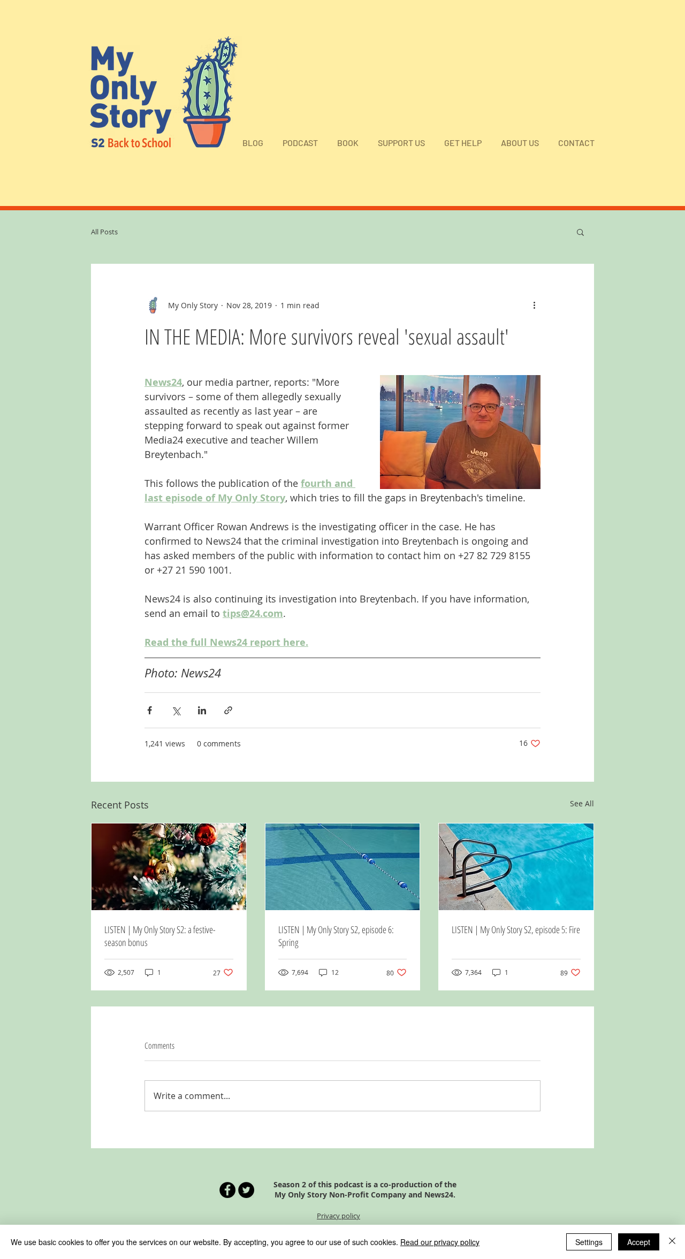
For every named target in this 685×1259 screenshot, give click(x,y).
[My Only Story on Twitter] (246, 1190)
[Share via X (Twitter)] (176, 710)
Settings (589, 1242)
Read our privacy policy (440, 1242)
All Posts (104, 231)
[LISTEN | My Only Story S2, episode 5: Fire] (516, 866)
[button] (580, 231)
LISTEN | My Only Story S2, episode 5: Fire (516, 929)
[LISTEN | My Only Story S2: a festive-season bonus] (169, 866)
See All (582, 803)
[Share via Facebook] (149, 710)
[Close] (672, 1241)
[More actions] (534, 305)
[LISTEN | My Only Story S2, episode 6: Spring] (342, 866)
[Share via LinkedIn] (202, 710)
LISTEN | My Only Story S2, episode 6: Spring (336, 936)
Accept (638, 1242)
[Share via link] (228, 710)
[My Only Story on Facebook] (227, 1190)
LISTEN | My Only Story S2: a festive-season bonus (160, 936)
